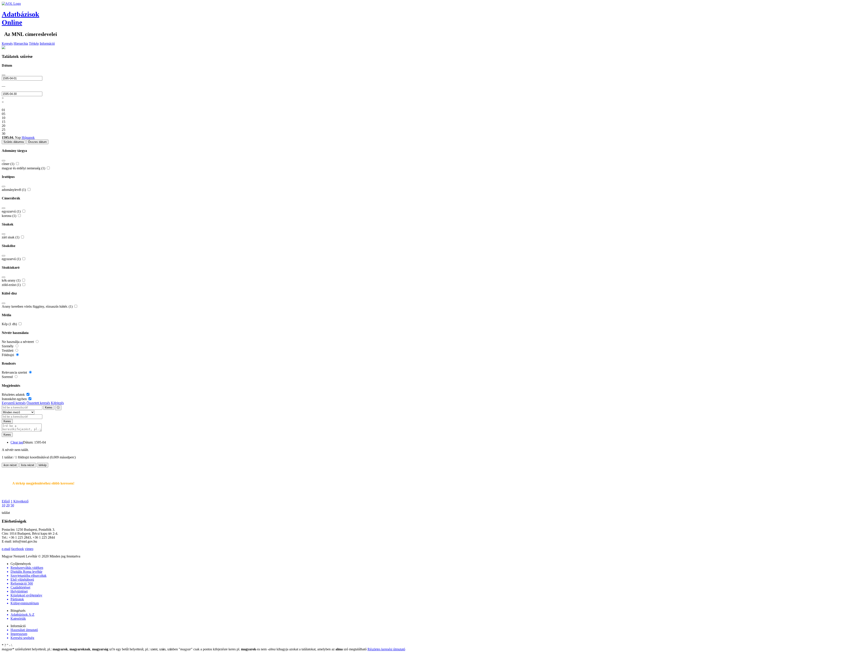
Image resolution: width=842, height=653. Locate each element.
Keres (48, 407)
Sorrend (8, 377)
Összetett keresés (38, 403)
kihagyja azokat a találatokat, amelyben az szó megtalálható (317, 649)
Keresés (7, 43)
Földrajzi (8, 355)
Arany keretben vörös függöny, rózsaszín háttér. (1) (37, 306)
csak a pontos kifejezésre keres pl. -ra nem (223, 649)
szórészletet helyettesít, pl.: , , (55, 649)
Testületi (8, 350)
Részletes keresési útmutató (386, 649)
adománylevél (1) (14, 190)
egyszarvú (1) (11, 211)
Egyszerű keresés (14, 403)
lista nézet (27, 465)
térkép (42, 465)
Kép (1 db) (10, 324)
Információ (47, 43)
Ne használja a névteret (18, 342)
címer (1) (8, 164)
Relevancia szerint (15, 372)
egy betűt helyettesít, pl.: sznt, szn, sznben (144, 649)
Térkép (34, 43)
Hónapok (28, 137)
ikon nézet (10, 465)
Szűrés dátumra (14, 142)
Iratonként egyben (15, 399)
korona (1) (9, 216)
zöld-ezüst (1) (11, 285)
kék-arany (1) (11, 280)
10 (3, 505)
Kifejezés (57, 403)
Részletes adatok (14, 394)
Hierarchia (21, 43)
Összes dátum (37, 142)
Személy (8, 346)
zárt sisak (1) (11, 237)
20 (8, 505)
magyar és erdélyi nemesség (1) (24, 168)
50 (12, 505)
